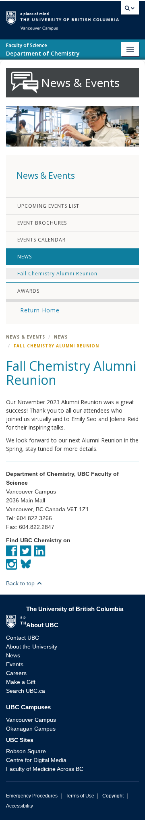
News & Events (25, 337)
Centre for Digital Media (36, 760)
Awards (28, 290)
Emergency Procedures (32, 796)
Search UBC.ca (25, 691)
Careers (16, 673)
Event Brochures (42, 222)
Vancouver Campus (31, 720)
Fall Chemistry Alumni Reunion (57, 273)
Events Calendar (41, 239)
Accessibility (19, 806)
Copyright (113, 796)
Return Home (40, 310)
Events (14, 664)
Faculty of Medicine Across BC (44, 769)
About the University (31, 646)
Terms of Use (80, 796)
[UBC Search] (130, 10)
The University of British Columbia (118, 17)
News (24, 256)
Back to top (21, 583)
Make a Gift (20, 682)
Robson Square (26, 751)
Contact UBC (22, 637)
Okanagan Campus (31, 728)
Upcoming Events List (48, 205)
